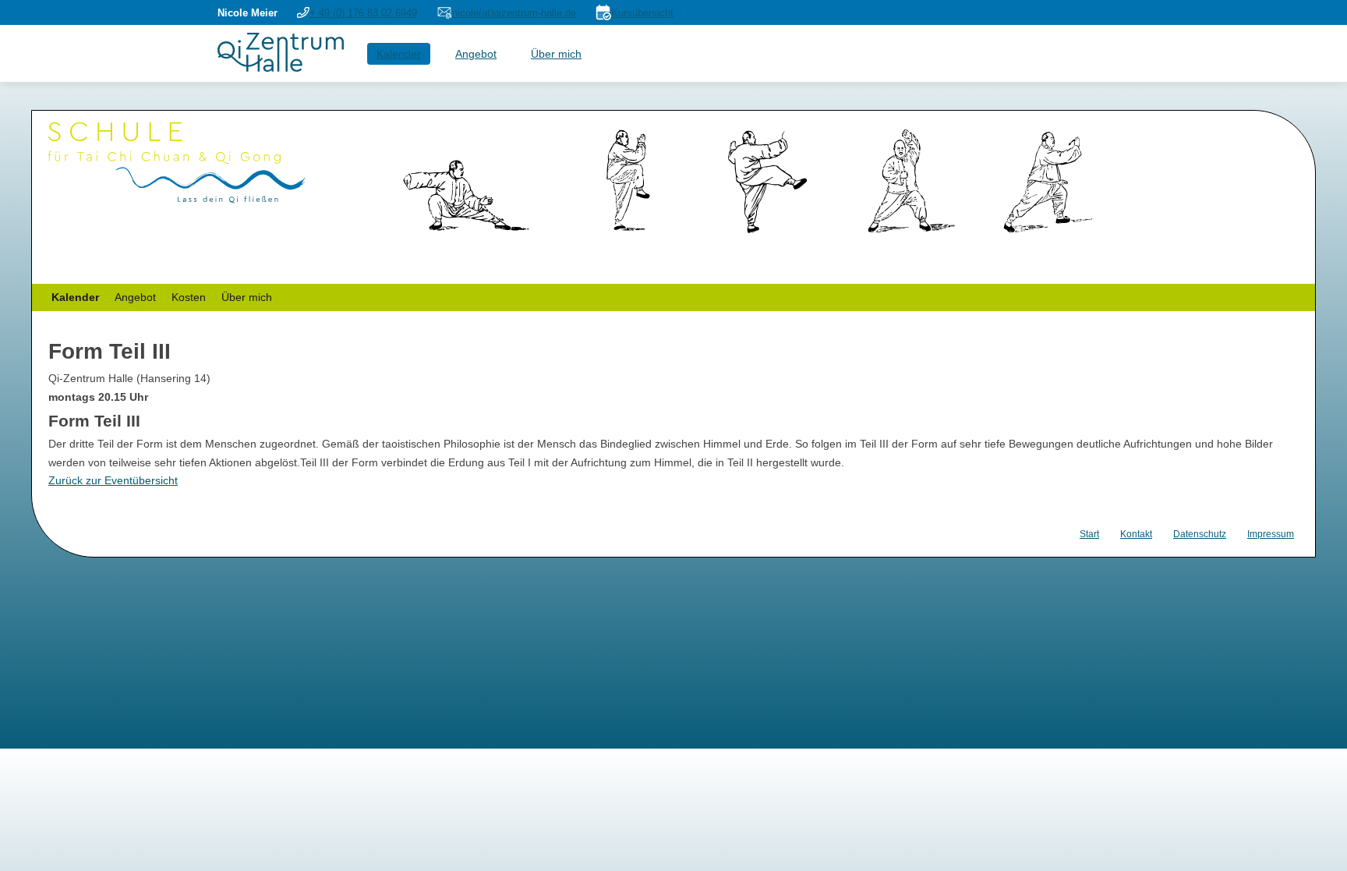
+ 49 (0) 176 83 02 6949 (363, 13)
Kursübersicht (642, 13)
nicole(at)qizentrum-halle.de (514, 13)
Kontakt (1136, 534)
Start (1089, 534)
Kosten (188, 297)
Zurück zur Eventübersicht (113, 480)
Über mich (556, 54)
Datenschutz (1199, 534)
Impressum (1270, 534)
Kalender (399, 54)
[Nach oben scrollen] (1315, 839)
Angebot (476, 54)
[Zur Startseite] (280, 68)
